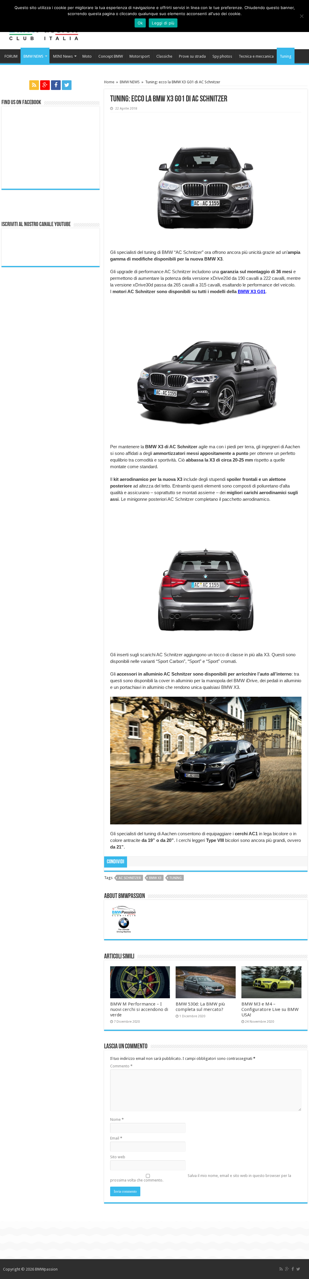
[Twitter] (67, 85)
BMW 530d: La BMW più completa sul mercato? (200, 1006)
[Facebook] (56, 85)
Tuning (285, 56)
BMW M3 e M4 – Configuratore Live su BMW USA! (269, 1009)
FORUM (11, 56)
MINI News (63, 56)
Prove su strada (192, 56)
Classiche (164, 56)
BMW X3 (155, 878)
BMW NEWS (33, 56)
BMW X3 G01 (252, 291)
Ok (140, 23)
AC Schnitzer (130, 878)
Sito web (117, 1157)
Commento (121, 1066)
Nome (117, 1119)
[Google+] (45, 85)
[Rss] (34, 85)
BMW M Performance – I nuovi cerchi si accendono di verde (139, 1009)
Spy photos (222, 56)
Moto (87, 56)
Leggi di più (163, 23)
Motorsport (139, 56)
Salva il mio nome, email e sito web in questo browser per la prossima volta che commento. (200, 1177)
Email (116, 1138)
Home (109, 82)
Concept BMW (110, 56)
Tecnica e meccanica (256, 56)
